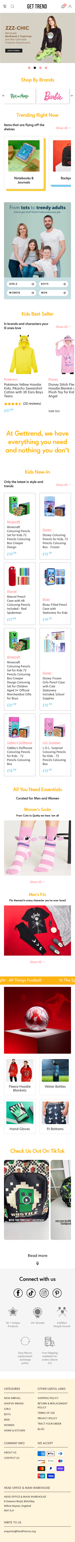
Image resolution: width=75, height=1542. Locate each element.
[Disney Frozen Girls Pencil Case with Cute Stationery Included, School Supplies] (54, 633)
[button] (12, 6)
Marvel (12, 592)
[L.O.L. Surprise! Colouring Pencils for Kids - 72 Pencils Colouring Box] (54, 719)
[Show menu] (5, 6)
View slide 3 (40, 68)
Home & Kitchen (14, 1430)
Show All (62, 128)
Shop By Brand (14, 1403)
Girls (7, 1409)
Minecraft (13, 522)
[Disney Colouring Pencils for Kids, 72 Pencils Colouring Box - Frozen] (54, 498)
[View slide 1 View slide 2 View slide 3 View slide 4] (37, 38)
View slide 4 (46, 68)
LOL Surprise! (51, 743)
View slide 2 (35, 68)
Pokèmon (11, 379)
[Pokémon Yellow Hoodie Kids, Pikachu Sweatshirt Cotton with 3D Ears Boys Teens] (23, 354)
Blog (41, 1429)
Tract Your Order (49, 1423)
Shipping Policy (48, 1398)
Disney (47, 530)
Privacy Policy (47, 1418)
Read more (37, 1260)
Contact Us (11, 1458)
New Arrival (12, 1398)
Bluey (46, 600)
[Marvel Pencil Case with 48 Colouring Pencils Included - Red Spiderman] (19, 568)
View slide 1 (29, 68)
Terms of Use (46, 1413)
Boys (7, 1414)
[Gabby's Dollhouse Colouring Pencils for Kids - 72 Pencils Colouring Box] (19, 719)
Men (7, 1419)
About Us (10, 1452)
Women (9, 1425)
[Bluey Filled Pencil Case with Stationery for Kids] (54, 568)
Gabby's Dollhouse (19, 743)
